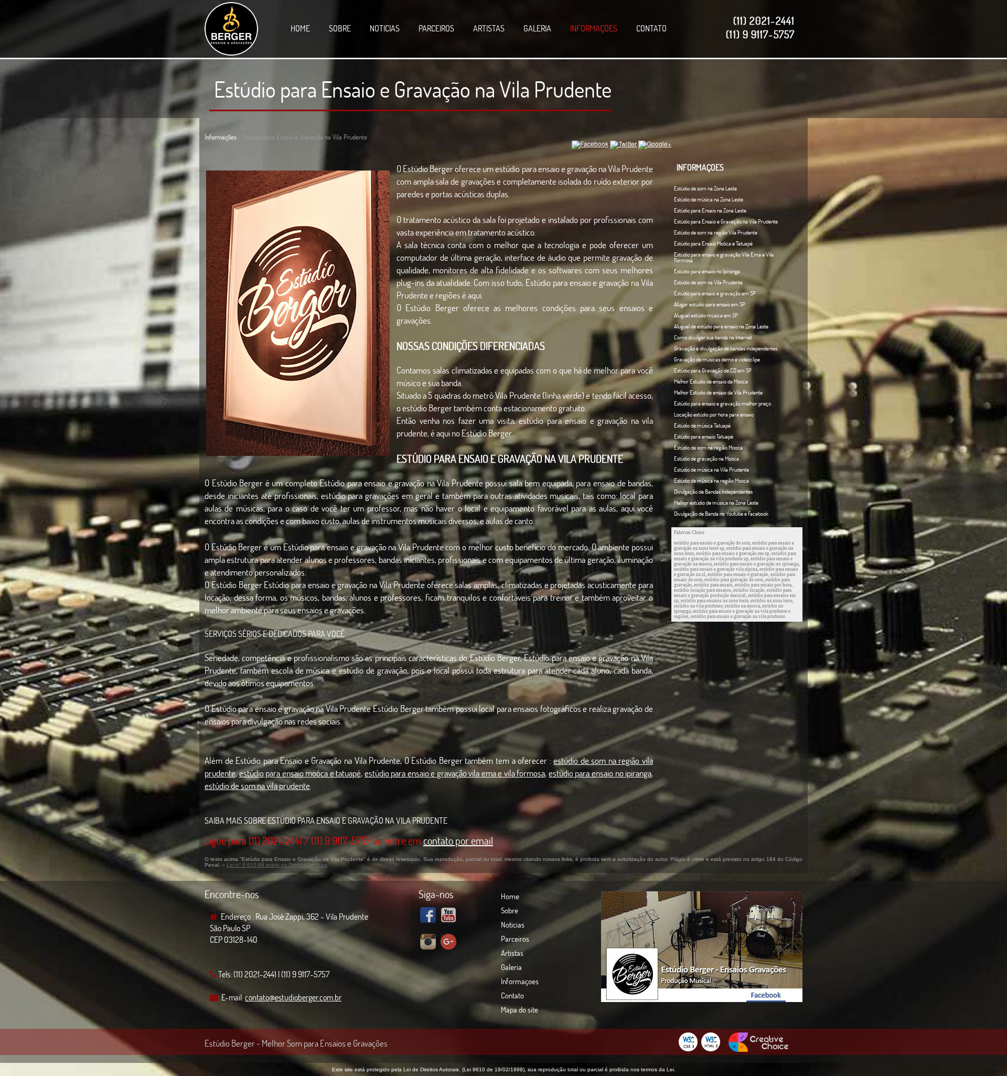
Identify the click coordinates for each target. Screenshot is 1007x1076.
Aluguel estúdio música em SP (706, 315)
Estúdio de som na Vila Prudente (708, 282)
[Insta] (428, 943)
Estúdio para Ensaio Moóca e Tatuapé (713, 243)
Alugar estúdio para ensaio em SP (709, 304)
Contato (651, 28)
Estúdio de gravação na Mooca (706, 458)
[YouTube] (448, 916)
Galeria (537, 28)
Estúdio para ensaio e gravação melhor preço (722, 403)
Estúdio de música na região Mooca (711, 480)
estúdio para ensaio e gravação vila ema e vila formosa (455, 773)
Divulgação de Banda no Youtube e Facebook (721, 513)
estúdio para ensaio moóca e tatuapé (300, 773)
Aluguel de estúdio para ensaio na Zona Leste (721, 326)
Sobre (340, 28)
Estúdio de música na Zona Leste (708, 199)
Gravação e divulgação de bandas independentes (725, 348)
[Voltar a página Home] (231, 29)
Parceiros (436, 28)
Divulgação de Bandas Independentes (713, 491)
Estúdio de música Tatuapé (702, 425)
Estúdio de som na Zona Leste (705, 188)
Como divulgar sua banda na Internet (713, 337)
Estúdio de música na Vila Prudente (711, 469)
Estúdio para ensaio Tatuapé (703, 436)
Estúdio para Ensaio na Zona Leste (710, 210)
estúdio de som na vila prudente (257, 785)
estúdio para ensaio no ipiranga (600, 773)
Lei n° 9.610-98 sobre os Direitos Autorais (277, 865)
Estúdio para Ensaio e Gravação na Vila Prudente (413, 89)
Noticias (385, 28)
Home (300, 28)
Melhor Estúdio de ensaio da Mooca (711, 381)
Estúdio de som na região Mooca (708, 447)
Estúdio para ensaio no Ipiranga (707, 271)
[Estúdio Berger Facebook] (701, 1000)
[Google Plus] (448, 943)
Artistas (489, 28)
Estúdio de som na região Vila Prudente (715, 232)
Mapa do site (519, 1010)
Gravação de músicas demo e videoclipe (717, 359)
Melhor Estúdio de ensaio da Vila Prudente (718, 392)
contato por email (458, 840)
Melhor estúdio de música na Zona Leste (716, 502)
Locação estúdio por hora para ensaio (714, 414)
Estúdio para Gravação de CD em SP (713, 370)
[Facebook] (428, 916)
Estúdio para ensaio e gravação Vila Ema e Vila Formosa (724, 257)
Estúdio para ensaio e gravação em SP (715, 293)
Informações (221, 137)
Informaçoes (593, 28)
